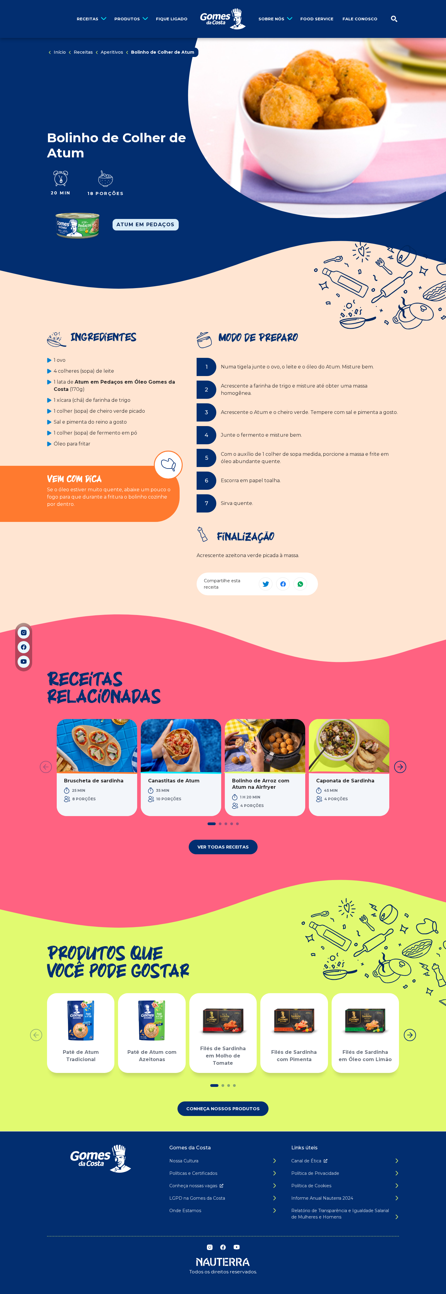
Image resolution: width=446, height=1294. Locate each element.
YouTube (24, 662)
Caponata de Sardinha (345, 781)
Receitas (87, 18)
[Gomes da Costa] (223, 18)
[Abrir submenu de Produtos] (145, 19)
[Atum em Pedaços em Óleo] (77, 224)
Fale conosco (360, 18)
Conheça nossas (193, 1185)
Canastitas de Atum (174, 781)
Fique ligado (172, 18)
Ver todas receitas (223, 847)
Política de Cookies (311, 1185)
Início (60, 52)
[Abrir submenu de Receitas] (103, 19)
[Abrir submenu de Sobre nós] (289, 19)
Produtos (127, 18)
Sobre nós (271, 18)
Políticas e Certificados (193, 1173)
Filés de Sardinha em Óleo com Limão (365, 1055)
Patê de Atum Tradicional (81, 1055)
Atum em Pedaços (146, 224)
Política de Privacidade (315, 1173)
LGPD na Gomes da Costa (197, 1198)
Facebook (24, 647)
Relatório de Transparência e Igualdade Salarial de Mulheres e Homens (340, 1214)
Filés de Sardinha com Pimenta (294, 1055)
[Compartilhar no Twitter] (265, 583)
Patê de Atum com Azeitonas (152, 1055)
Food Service (316, 18)
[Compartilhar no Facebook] (283, 583)
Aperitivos (112, 52)
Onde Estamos (185, 1210)
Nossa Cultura (183, 1161)
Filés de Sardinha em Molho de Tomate (223, 1056)
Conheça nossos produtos (223, 1108)
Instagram (24, 633)
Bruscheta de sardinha (93, 781)
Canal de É (306, 1161)
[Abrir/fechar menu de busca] (394, 19)
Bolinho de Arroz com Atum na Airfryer (260, 784)
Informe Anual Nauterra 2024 (322, 1198)
